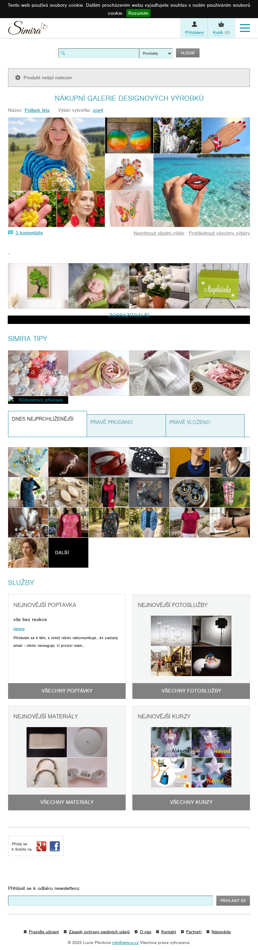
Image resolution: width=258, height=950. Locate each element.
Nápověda (221, 932)
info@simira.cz (125, 942)
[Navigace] (245, 28)
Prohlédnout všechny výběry (219, 233)
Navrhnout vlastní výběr (159, 233)
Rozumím (138, 13)
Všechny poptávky (67, 690)
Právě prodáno (111, 422)
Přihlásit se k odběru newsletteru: (44, 888)
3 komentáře (29, 233)
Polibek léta (37, 110)
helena (19, 628)
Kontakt (168, 932)
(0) (221, 32)
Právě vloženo (189, 422)
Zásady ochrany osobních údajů (99, 932)
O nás (145, 932)
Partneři (194, 932)
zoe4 (98, 110)
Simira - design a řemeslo (28, 29)
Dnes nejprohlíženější (43, 419)
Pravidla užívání (44, 932)
